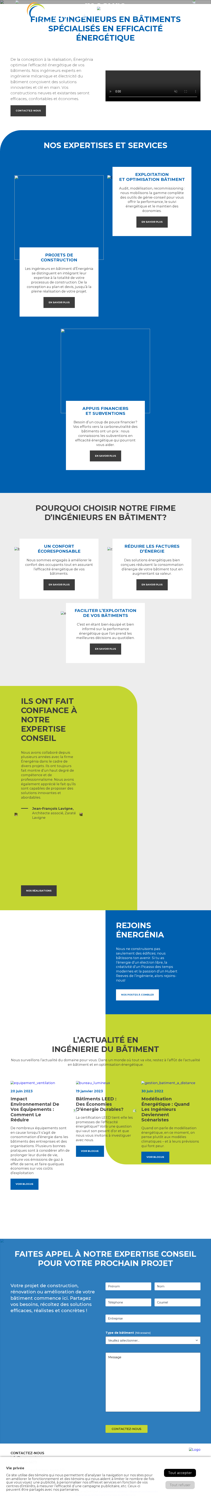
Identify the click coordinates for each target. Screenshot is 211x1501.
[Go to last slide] (75, 1110)
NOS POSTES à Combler (137, 994)
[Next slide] (81, 814)
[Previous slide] (16, 814)
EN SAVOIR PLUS (58, 302)
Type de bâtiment (128, 1333)
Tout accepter (180, 1473)
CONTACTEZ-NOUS (28, 110)
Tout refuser (180, 1485)
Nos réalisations (39, 890)
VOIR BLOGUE (24, 1184)
